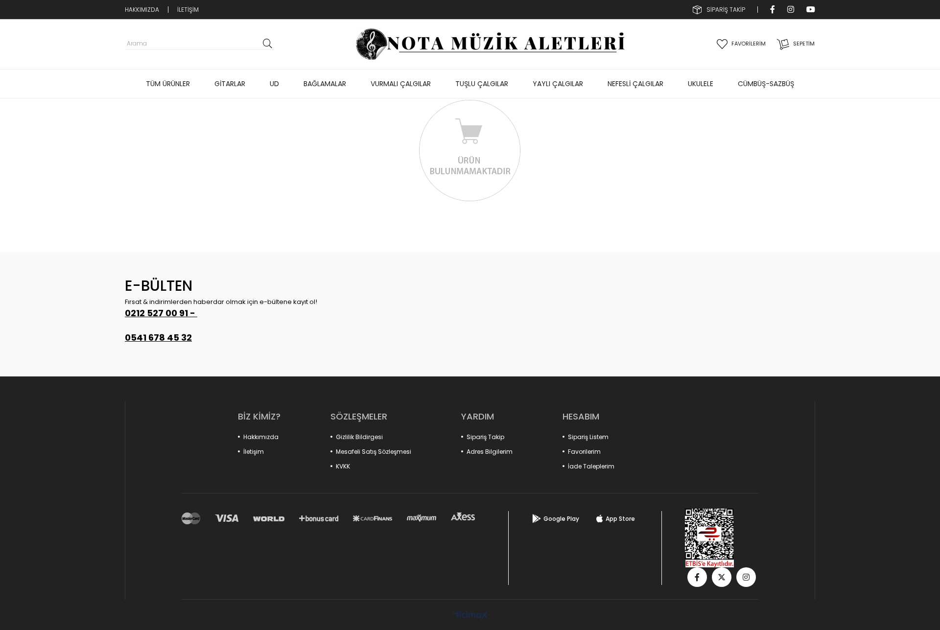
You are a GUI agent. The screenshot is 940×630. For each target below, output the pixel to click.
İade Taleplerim (591, 466)
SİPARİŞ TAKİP (725, 9)
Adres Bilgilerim (490, 451)
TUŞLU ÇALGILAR (481, 84)
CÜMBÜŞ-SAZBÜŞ (766, 84)
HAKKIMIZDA (142, 9)
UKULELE (700, 84)
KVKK (343, 466)
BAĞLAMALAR (325, 84)
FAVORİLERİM (748, 43)
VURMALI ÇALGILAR (401, 84)
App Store (620, 518)
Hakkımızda (261, 437)
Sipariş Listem (588, 437)
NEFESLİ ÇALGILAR (635, 84)
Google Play (561, 518)
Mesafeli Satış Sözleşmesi (373, 451)
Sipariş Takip (485, 437)
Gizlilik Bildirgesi (359, 437)
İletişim (253, 451)
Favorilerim (584, 451)
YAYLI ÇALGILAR (558, 84)
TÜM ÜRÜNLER (168, 84)
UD (274, 84)
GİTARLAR (229, 84)
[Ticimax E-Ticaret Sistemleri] (470, 616)
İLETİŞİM (188, 9)
